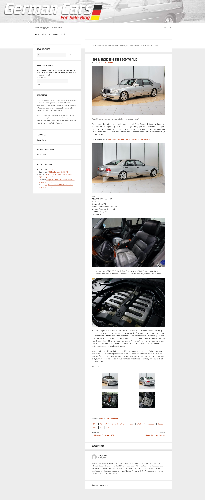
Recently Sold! (59, 34)
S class (160, 424)
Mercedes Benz (112, 419)
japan (131, 424)
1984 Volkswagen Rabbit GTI (58, 172)
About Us (46, 34)
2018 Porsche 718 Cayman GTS (103, 435)
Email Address (42, 77)
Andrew (110, 62)
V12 (101, 427)
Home (36, 34)
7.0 (101, 424)
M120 (139, 424)
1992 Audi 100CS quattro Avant (154, 435)
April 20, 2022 (101, 62)
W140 (108, 427)
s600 (94, 427)
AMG (101, 419)
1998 (94, 424)
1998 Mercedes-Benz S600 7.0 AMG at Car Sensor (129, 139)
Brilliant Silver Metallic (119, 424)
